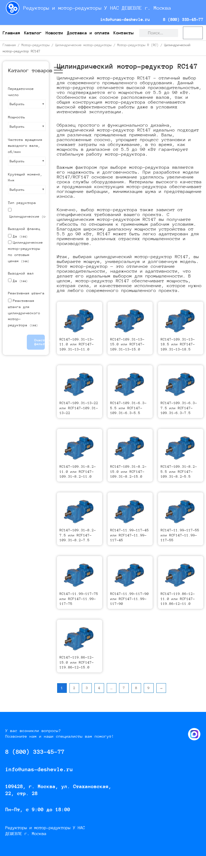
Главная (11, 32)
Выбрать (17, 104)
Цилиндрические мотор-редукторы (83, 45)
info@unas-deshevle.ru (124, 19)
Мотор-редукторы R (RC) (138, 45)
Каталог (33, 32)
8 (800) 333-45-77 (182, 19)
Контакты (123, 32)
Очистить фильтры (39, 342)
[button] (30, 70)
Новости (54, 32)
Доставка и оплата (88, 32)
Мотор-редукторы (35, 45)
